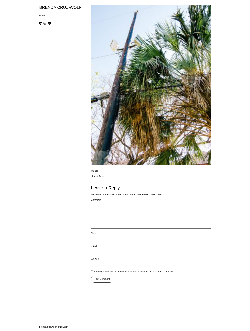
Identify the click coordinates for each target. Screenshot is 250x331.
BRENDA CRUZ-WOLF (60, 7)
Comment (96, 200)
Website (95, 258)
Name (94, 233)
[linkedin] (40, 23)
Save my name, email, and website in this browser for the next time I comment (133, 271)
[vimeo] (45, 23)
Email (94, 246)
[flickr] (49, 23)
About (42, 15)
